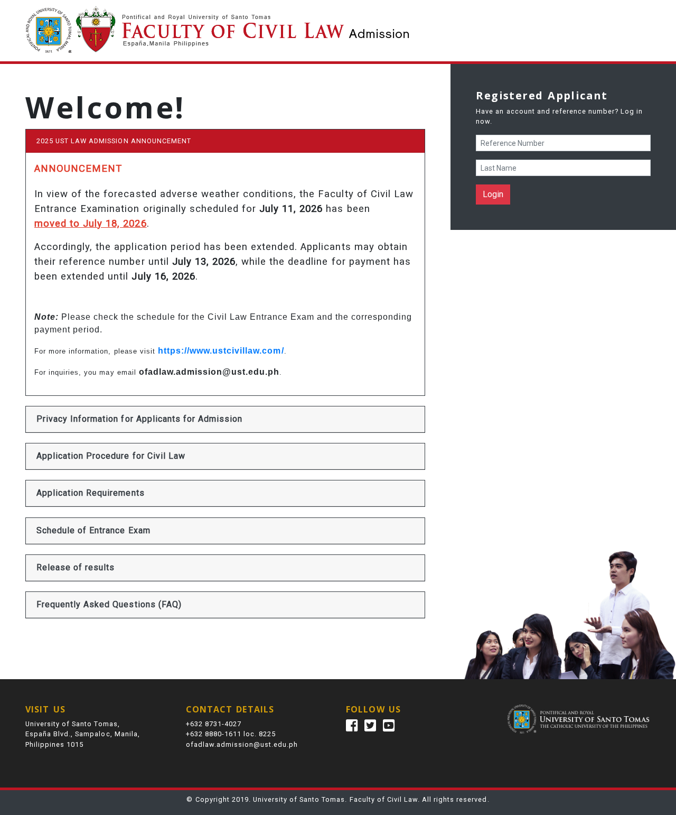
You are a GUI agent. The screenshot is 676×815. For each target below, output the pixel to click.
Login (493, 194)
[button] (139, 419)
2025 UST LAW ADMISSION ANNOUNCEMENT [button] (113, 141)
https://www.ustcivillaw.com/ (221, 350)
